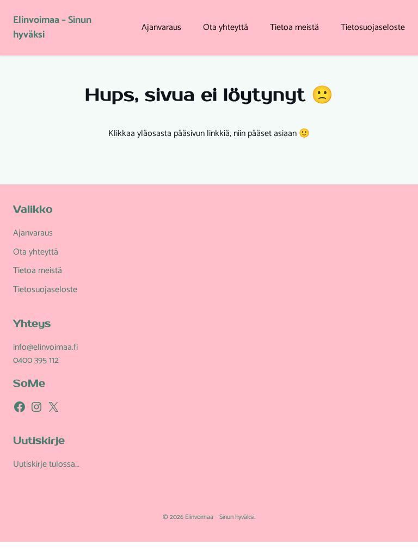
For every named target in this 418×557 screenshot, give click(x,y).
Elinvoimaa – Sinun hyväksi (52, 27)
